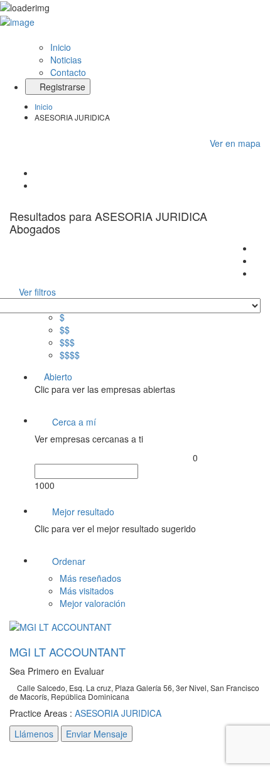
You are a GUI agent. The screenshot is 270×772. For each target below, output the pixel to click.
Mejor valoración (93, 603)
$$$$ (70, 354)
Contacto (68, 72)
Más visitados (87, 590)
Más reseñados (90, 578)
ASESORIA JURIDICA (118, 713)
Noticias (66, 59)
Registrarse (61, 86)
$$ (65, 329)
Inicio (60, 47)
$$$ (67, 342)
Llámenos (33, 733)
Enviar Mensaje (96, 733)
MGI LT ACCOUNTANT (67, 651)
